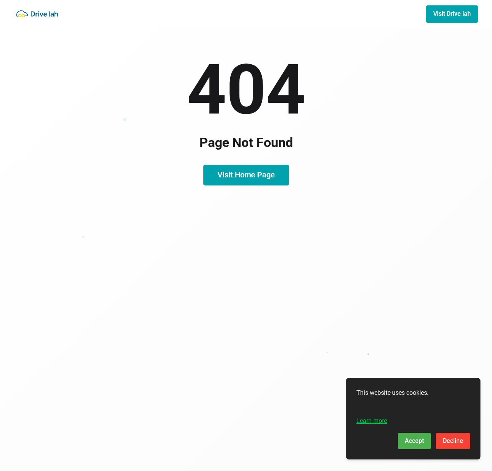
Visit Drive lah (452, 13)
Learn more (371, 420)
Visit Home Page (246, 174)
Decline (453, 440)
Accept (414, 440)
